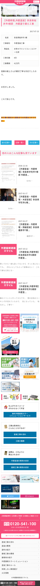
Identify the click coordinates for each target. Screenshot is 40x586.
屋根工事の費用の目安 (20, 467)
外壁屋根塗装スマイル (20, 2)
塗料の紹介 (6, 550)
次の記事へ (34, 142)
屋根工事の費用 (8, 553)
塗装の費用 (6, 546)
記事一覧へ (20, 142)
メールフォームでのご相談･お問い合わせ (27, 583)
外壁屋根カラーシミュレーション (15, 561)
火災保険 (5, 573)
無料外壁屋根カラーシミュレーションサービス (20, 415)
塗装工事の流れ (20, 434)
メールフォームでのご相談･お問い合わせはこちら (21, 535)
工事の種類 (20, 441)
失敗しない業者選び (9, 569)
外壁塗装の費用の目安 (20, 461)
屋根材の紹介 (7, 557)
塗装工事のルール (9, 565)
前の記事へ (6, 142)
